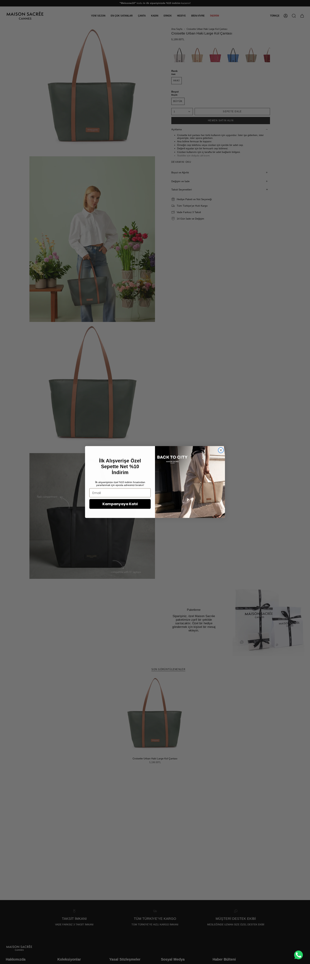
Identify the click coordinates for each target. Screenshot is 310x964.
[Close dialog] (221, 450)
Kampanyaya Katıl (120, 503)
